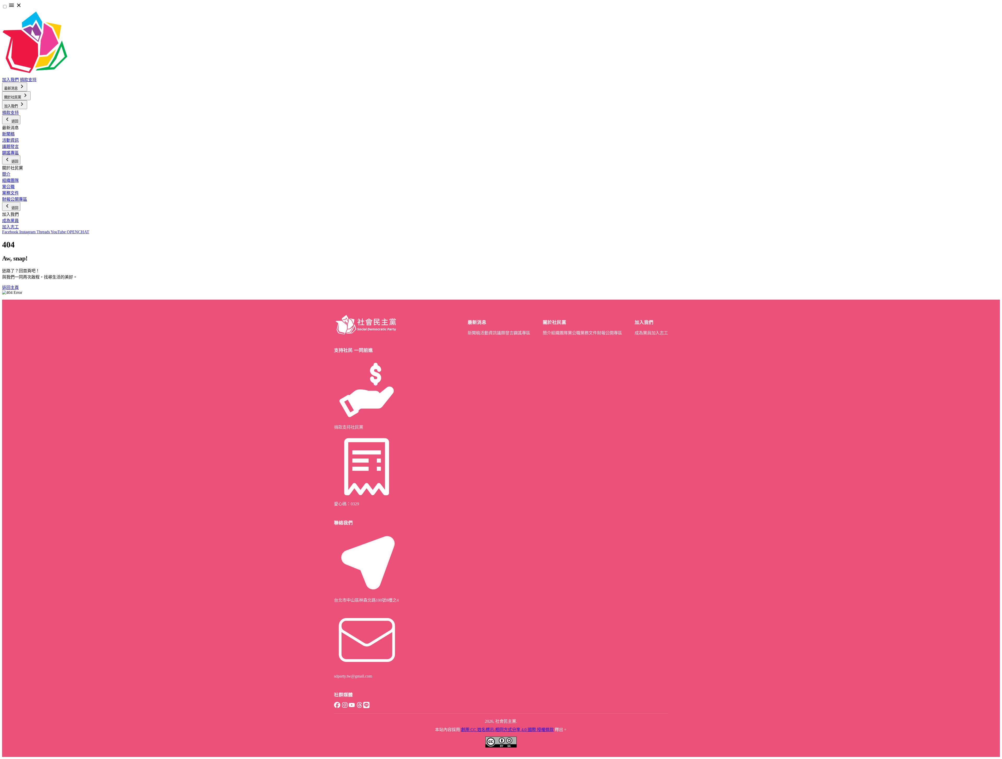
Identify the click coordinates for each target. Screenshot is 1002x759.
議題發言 (10, 146)
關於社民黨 (13, 97)
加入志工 (10, 227)
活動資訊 (10, 140)
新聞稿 (8, 134)
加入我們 (10, 80)
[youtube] (352, 706)
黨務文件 (10, 193)
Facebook (10, 232)
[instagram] (344, 706)
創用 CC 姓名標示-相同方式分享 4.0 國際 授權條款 (507, 729)
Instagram (28, 232)
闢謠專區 (10, 153)
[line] (366, 706)
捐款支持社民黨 (348, 427)
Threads (44, 232)
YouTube (59, 232)
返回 (14, 121)
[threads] (359, 706)
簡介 (6, 174)
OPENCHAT (78, 232)
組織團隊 (10, 180)
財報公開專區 (14, 199)
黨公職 (8, 187)
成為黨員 (10, 220)
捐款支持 (28, 80)
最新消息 (11, 88)
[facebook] (337, 706)
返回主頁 (10, 287)
